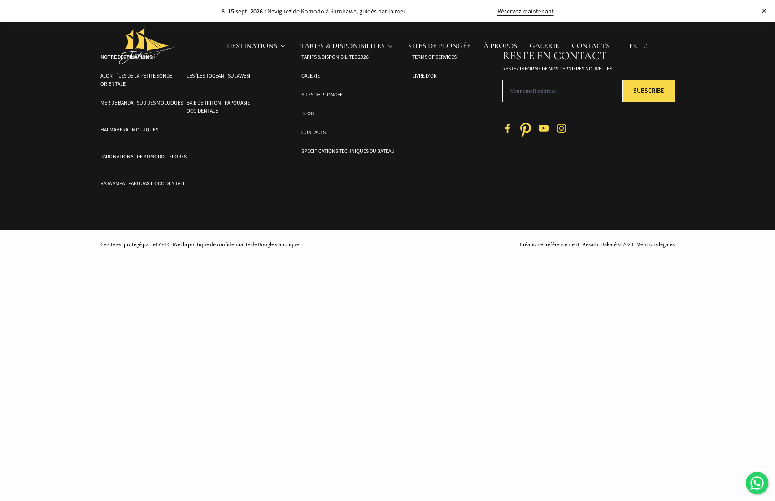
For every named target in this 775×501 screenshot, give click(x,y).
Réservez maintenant (525, 11)
